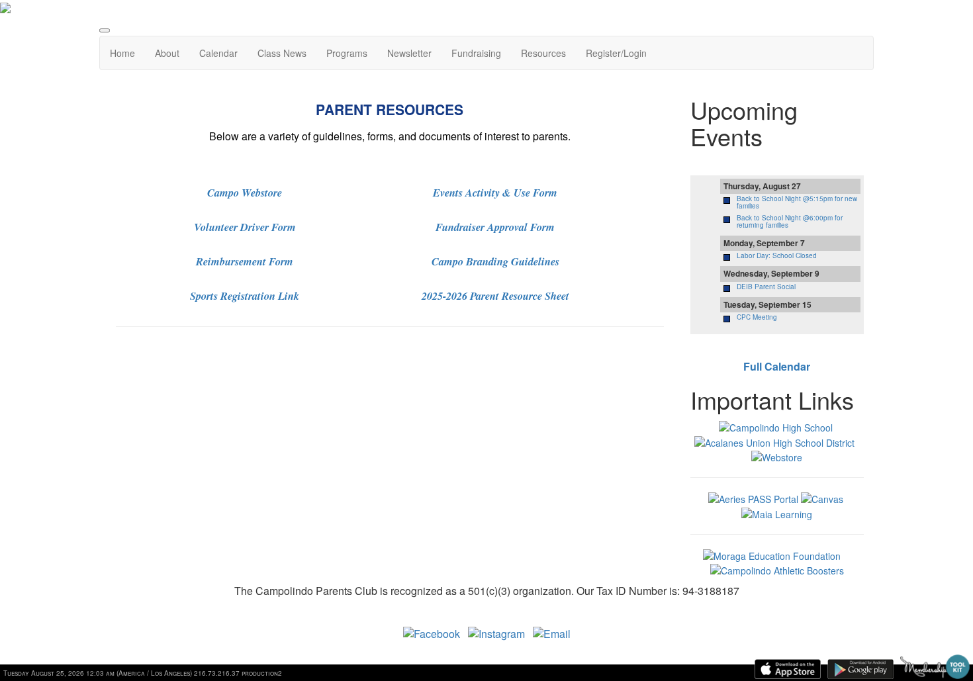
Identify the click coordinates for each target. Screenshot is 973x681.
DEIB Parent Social (766, 286)
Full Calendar (776, 366)
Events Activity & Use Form (495, 192)
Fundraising (476, 53)
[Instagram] (496, 632)
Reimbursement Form (244, 261)
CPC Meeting (757, 317)
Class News (281, 53)
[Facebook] (431, 632)
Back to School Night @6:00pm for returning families (790, 221)
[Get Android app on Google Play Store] (860, 669)
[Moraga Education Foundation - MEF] (772, 554)
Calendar (218, 53)
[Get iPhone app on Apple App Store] (788, 669)
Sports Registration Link (244, 295)
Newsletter (409, 53)
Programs (346, 53)
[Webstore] (776, 456)
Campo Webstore (244, 192)
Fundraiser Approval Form (495, 226)
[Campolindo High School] (776, 426)
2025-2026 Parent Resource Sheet (495, 295)
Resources (543, 53)
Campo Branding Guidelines (495, 261)
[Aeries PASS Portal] (753, 497)
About (167, 53)
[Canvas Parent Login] (822, 497)
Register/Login (616, 53)
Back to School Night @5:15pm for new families (797, 202)
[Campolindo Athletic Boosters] (777, 569)
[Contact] (552, 632)
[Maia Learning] (776, 512)
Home (122, 53)
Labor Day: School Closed (777, 255)
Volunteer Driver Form (245, 226)
